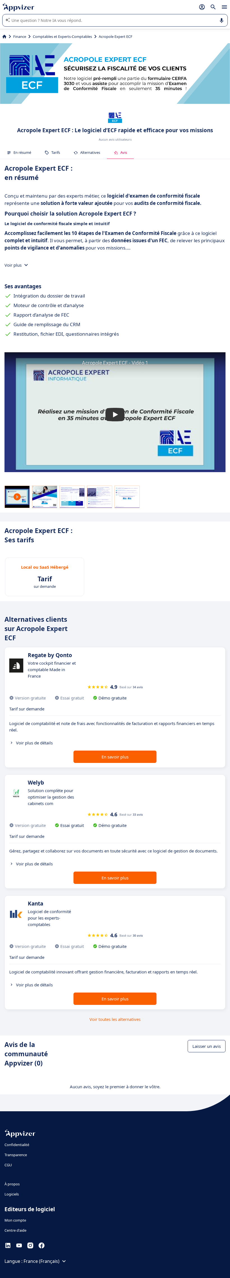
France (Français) (41, 1261)
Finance (19, 36)
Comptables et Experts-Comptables (62, 36)
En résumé (22, 152)
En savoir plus (115, 757)
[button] (115, 414)
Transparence (15, 1154)
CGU (8, 1164)
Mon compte (15, 1220)
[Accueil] (4, 36)
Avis (123, 152)
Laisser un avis (206, 1046)
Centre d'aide (15, 1230)
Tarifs (55, 152)
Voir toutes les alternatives (115, 1019)
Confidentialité (16, 1144)
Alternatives (90, 152)
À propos (12, 1183)
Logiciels (11, 1194)
